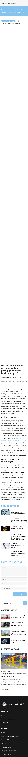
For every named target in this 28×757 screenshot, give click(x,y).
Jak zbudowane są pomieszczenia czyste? (17, 513)
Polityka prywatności (8, 719)
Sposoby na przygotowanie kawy (18, 641)
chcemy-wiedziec (6, 377)
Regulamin (4, 722)
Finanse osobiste (6, 747)
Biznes (3, 732)
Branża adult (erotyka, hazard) (10, 736)
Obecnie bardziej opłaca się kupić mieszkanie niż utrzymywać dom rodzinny (19, 633)
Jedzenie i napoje (6, 754)
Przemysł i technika (9, 21)
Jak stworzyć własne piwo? (17, 529)
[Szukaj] (25, 603)
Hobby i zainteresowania (8, 751)
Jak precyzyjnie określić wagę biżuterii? (18, 554)
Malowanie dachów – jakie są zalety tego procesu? (18, 616)
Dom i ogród (5, 740)
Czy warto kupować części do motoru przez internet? (19, 521)
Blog (2, 715)
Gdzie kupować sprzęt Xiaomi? (17, 546)
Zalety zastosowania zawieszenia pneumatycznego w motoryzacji (17, 625)
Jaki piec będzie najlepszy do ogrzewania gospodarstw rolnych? (18, 538)
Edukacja (4, 743)
